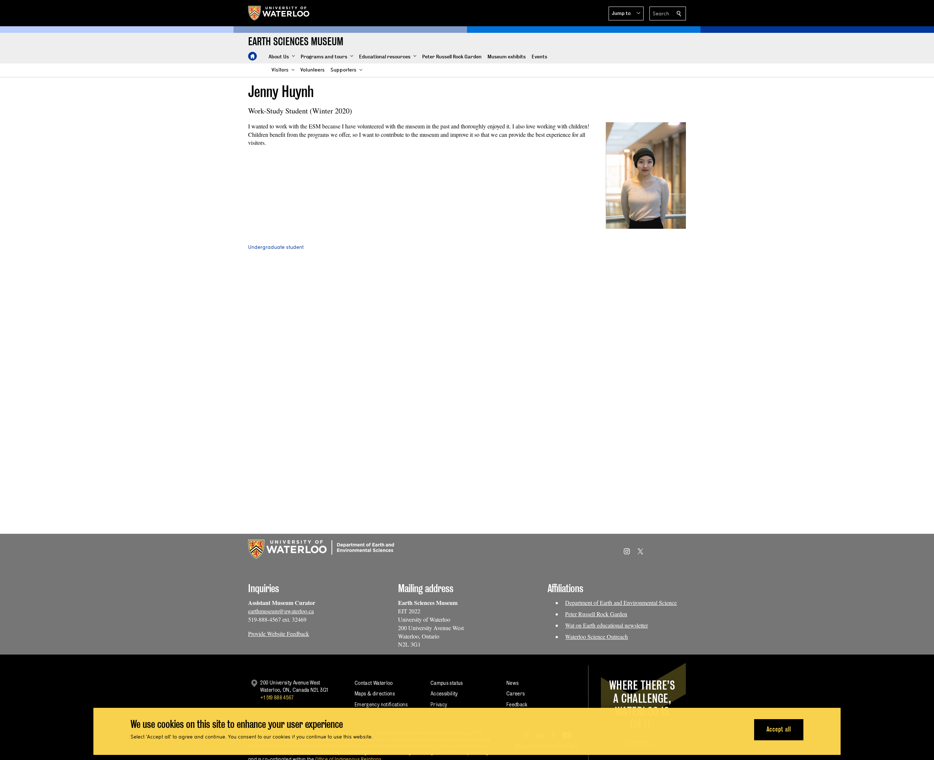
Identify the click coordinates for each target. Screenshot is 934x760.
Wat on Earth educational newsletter (606, 625)
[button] (626, 13)
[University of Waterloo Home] (279, 13)
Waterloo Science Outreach (596, 636)
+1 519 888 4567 (277, 697)
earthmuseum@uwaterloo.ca (281, 611)
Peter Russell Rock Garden (596, 614)
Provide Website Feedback (278, 633)
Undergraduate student (276, 247)
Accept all (779, 729)
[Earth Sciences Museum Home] (252, 56)
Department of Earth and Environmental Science (621, 602)
